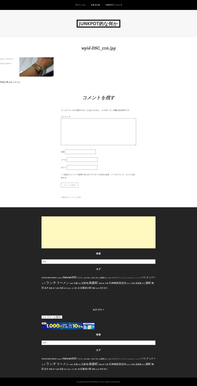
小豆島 (132, 283)
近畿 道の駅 (95, 5)
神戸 (54, 288)
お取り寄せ (95, 278)
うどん (80, 277)
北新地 (84, 283)
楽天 (46, 288)
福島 (57, 288)
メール (63, 160)
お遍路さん (103, 278)
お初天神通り (87, 278)
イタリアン (115, 278)
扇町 (148, 283)
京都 (76, 283)
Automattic (116, 382)
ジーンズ (123, 278)
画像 (50, 288)
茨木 (73, 288)
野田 (102, 288)
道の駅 (98, 288)
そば (109, 278)
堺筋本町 (101, 283)
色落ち (69, 288)
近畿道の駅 (86, 287)
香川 (105, 288)
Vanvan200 (69, 277)
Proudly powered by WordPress (87, 382)
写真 (79, 283)
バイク (145, 277)
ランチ (51, 283)
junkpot (8, 63)
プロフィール (80, 5)
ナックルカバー (130, 278)
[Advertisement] (98, 232)
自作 (65, 288)
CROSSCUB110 (46, 278)
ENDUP (54, 278)
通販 (93, 288)
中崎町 (71, 283)
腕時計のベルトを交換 (71, 197)
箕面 (62, 288)
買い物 (77, 288)
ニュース (137, 278)
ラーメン (63, 283)
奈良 (128, 283)
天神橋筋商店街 (117, 283)
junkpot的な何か (98, 23)
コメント (65, 117)
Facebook (59, 278)
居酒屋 (138, 283)
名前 (63, 152)
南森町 (93, 283)
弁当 (143, 283)
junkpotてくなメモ (114, 5)
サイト (63, 167)
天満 (106, 283)
